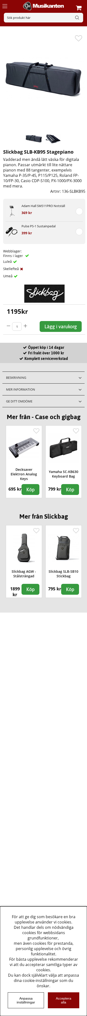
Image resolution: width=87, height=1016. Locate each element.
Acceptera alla (63, 1000)
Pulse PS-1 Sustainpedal (39, 226)
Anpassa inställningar (26, 1000)
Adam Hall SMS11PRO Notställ (43, 206)
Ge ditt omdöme (19, 401)
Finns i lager (13, 255)
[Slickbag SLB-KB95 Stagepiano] (34, 138)
